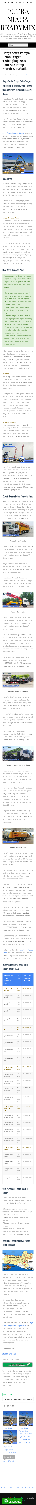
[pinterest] (23, 2)
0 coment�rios (25, 75)
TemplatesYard (19, 1498)
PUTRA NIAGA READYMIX (18, 19)
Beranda (20, 1487)
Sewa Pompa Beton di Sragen (13, 133)
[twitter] (5, 2)
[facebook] (8, 2)
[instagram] (16, 2)
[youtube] (20, 2)
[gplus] (12, 2)
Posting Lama (30, 1487)
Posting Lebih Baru (7, 1487)
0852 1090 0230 (10, 1354)
